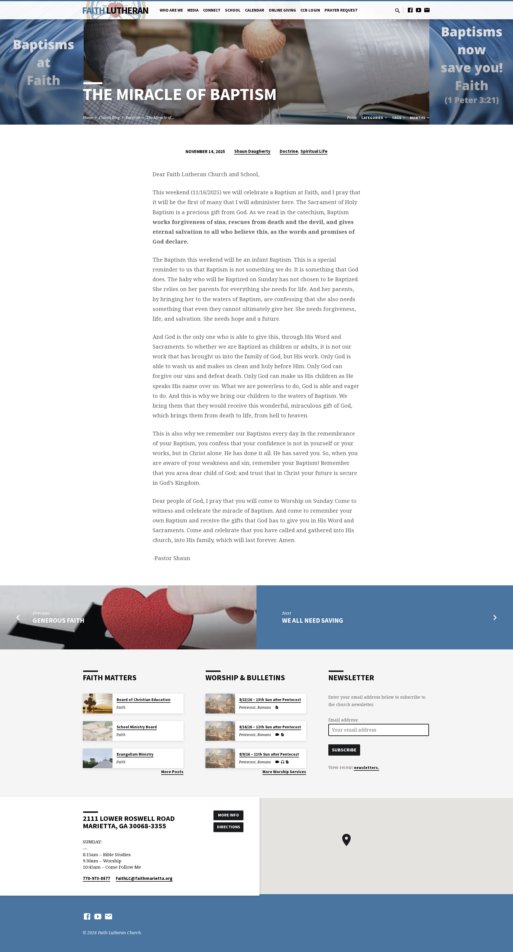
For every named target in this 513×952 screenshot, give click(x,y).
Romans (264, 707)
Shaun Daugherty (252, 151)
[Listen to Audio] (282, 762)
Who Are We (171, 10)
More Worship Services (284, 771)
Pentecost (247, 707)
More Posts (172, 771)
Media (193, 10)
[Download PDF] (276, 707)
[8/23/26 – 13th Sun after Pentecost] (220, 703)
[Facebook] (410, 10)
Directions (228, 826)
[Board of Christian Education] (98, 703)
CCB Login (310, 10)
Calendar (254, 10)
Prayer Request (341, 10)
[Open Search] (397, 10)
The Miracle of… (160, 117)
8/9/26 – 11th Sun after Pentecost (269, 754)
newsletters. (366, 767)
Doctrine (133, 117)
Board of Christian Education (143, 699)
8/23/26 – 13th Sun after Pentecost (270, 699)
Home (88, 117)
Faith (115, 10)
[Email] (427, 10)
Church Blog (109, 117)
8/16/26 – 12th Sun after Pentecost (270, 727)
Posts (352, 117)
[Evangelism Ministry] (98, 758)
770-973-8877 (96, 878)
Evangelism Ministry (135, 754)
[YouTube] (418, 10)
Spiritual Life (313, 151)
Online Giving (282, 10)
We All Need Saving (312, 620)
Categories (372, 117)
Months (418, 117)
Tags (397, 117)
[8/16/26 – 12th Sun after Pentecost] (220, 731)
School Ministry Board (137, 727)
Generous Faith (58, 620)
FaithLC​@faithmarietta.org (144, 878)
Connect (212, 10)
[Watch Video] (277, 734)
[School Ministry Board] (98, 731)
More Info (228, 815)
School (232, 10)
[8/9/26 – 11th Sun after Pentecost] (220, 758)
